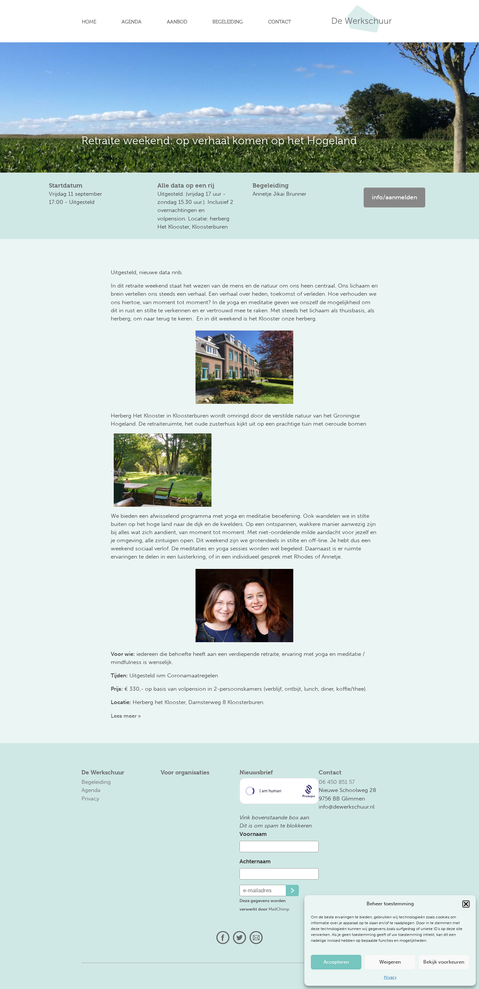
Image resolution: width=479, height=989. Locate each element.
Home (89, 22)
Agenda (131, 22)
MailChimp (279, 908)
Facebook (223, 937)
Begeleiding (227, 22)
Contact (279, 22)
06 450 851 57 (337, 782)
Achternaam (255, 861)
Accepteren (336, 962)
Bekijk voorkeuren (443, 962)
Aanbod (177, 22)
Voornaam (253, 834)
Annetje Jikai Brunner (279, 194)
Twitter (239, 937)
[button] (466, 904)
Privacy (390, 977)
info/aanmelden (394, 197)
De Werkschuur (362, 23)
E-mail (256, 937)
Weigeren (390, 962)
